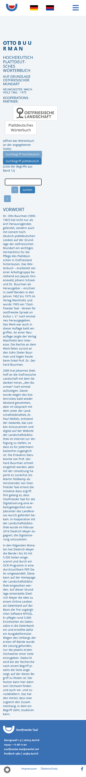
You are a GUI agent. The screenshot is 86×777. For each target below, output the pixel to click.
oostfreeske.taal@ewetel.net (21, 749)
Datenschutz (49, 768)
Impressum (29, 768)
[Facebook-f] (82, 769)
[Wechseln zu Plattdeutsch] (50, 8)
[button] (7, 770)
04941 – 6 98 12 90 (15, 744)
